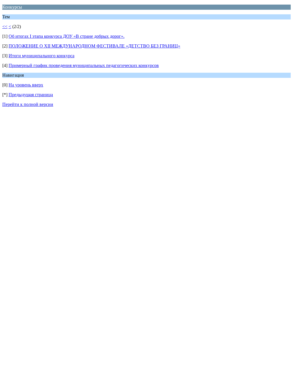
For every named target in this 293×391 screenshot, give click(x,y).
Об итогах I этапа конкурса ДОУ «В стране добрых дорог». (66, 36)
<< (4, 26)
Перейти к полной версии (27, 104)
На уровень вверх (26, 84)
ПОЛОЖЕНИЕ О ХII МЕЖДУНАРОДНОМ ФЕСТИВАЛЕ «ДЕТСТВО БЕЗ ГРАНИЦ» (94, 46)
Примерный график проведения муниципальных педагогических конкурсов (84, 65)
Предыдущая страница (31, 94)
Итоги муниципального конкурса (41, 55)
